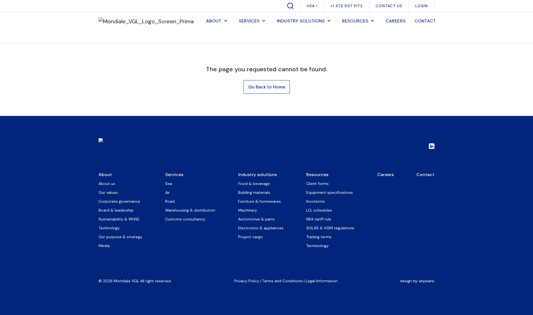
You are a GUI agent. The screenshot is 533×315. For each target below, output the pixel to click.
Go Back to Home (266, 87)
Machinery (247, 210)
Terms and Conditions (282, 280)
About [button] (214, 21)
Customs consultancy (185, 219)
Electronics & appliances (260, 227)
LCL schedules (319, 210)
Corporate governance (119, 201)
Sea (168, 183)
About (105, 174)
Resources (317, 174)
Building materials (254, 192)
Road (170, 201)
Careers (385, 174)
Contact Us (389, 6)
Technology (109, 227)
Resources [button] (355, 21)
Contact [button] (425, 21)
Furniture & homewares (259, 201)
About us (107, 183)
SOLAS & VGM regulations (330, 227)
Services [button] (249, 21)
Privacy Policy (246, 280)
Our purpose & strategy (120, 236)
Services (174, 174)
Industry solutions (257, 174)
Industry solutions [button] (301, 21)
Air (167, 192)
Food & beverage (254, 183)
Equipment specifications (329, 192)
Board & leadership (116, 210)
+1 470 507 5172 (347, 6)
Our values (108, 192)
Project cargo (250, 236)
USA (311, 6)
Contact (425, 174)
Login (421, 6)
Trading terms (318, 236)
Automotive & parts (256, 219)
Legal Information (322, 280)
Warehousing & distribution (190, 210)
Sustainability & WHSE (119, 219)
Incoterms (315, 201)
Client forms (317, 183)
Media (104, 245)
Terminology (317, 245)
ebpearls (426, 280)
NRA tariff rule (318, 219)
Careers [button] (396, 21)
